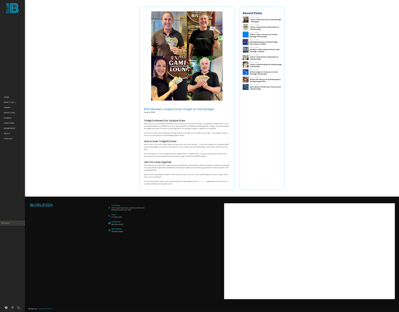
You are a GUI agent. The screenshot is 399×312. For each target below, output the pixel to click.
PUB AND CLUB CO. (44, 309)
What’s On (202, 181)
